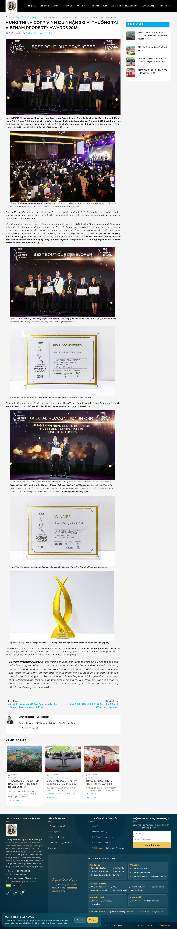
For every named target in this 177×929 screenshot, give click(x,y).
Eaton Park (94, 901)
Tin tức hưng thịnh (32, 17)
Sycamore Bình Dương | (121, 912)
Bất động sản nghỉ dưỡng (102, 837)
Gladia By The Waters (151, 901)
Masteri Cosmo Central (99, 890)
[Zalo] (22, 892)
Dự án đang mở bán (58, 826)
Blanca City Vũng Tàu (98, 868)
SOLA (115, 887)
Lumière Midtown (158, 887)
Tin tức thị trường (63, 778)
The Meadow (95, 904)
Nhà (10, 17)
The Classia (136, 901)
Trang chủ (31, 6)
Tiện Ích (163, 6)
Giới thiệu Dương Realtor (59, 842)
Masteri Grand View (137, 887)
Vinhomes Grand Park (139, 868)
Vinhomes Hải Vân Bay (140, 876)
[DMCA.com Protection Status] (13, 885)
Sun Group (116, 6)
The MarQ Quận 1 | (151, 912)
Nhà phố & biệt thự (99, 832)
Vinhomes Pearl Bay (159, 876)
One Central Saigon (137, 890)
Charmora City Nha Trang (99, 871)
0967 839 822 (23, 871)
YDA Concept (148, 6)
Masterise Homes (98, 6)
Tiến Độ (68, 6)
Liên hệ (53, 848)
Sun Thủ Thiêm (119, 871)
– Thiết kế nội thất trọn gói (108, 848)
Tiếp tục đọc (13, 801)
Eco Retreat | (98, 912)
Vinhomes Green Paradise (141, 872)
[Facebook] (8, 892)
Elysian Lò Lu (107, 901)
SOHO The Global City (98, 887)
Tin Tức (79, 6)
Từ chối (80, 920)
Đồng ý (92, 920)
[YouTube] (15, 892)
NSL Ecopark (131, 6)
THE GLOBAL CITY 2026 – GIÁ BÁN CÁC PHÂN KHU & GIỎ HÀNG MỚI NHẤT (23, 784)
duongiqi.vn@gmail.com (25, 878)
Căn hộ (95, 826)
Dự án (56, 6)
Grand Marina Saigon (120, 890)
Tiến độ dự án (55, 832)
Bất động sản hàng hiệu (101, 842)
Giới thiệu (44, 6)
